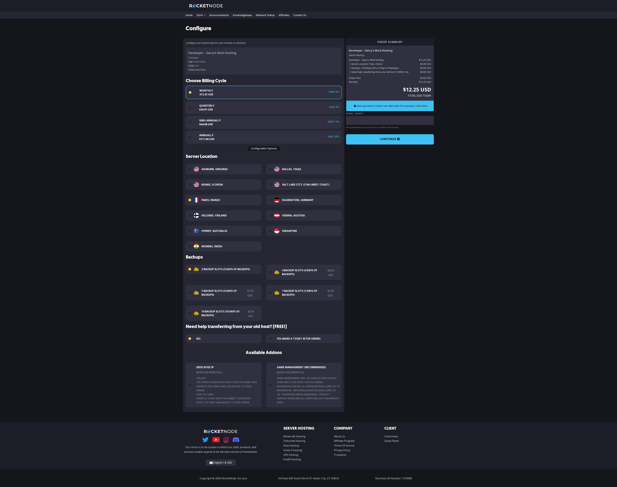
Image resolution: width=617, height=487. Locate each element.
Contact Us (299, 15)
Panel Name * (355, 113)
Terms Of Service (344, 445)
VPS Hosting (290, 455)
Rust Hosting (291, 445)
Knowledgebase (242, 15)
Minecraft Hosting (294, 436)
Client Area (391, 436)
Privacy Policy (342, 450)
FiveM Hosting (292, 459)
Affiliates (284, 15)
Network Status (265, 15)
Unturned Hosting (294, 441)
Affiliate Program (344, 441)
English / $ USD (222, 462)
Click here (422, 105)
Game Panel (391, 441)
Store (200, 15)
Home (189, 15)
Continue (388, 139)
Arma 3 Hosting (292, 450)
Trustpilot (340, 455)
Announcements (219, 15)
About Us (339, 436)
